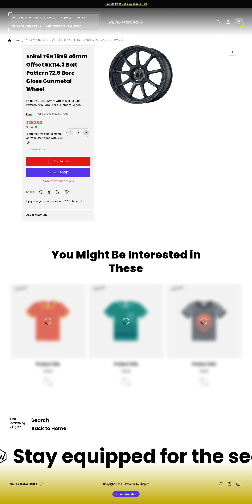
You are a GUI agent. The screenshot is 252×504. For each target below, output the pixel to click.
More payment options (58, 181)
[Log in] (228, 21)
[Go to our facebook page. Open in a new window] (220, 484)
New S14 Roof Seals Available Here (126, 4)
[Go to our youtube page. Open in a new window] (238, 484)
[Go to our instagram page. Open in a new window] (229, 484)
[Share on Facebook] (49, 192)
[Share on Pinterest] (66, 192)
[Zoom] (232, 52)
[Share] (40, 192)
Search (40, 420)
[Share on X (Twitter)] (58, 192)
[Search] (218, 21)
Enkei (29, 114)
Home (16, 40)
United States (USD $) (24, 484)
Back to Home (48, 428)
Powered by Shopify (137, 484)
